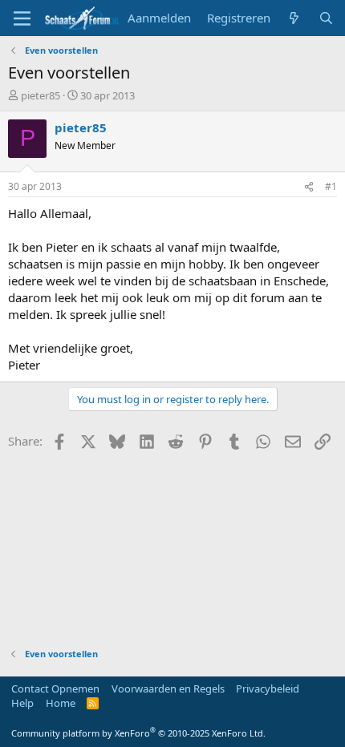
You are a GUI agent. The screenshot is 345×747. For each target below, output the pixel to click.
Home (60, 703)
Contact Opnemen (55, 688)
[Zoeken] (326, 18)
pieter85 (40, 95)
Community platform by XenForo (138, 733)
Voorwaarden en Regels (168, 688)
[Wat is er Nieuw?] (294, 18)
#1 (331, 186)
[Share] (308, 187)
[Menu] (22, 18)
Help (22, 703)
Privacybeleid (267, 688)
